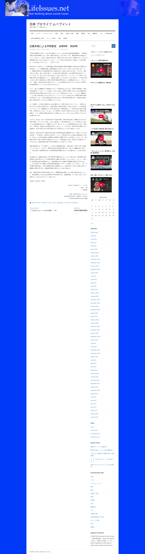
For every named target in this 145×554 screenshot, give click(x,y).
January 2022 (94, 377)
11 (96, 209)
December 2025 (95, 259)
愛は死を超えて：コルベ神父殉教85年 (102, 450)
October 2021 (95, 387)
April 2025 (94, 286)
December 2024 (95, 299)
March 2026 (94, 249)
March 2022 (94, 370)
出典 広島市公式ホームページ (78, 194)
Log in (92, 427)
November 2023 (95, 330)
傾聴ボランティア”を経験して (99, 447)
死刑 (61, 33)
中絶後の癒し (109, 33)
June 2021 (94, 400)
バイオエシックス (48, 33)
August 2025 (94, 273)
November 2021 (95, 383)
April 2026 (94, 246)
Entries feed (94, 430)
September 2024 (95, 309)
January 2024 (94, 323)
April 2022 (94, 367)
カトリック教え (51, 38)
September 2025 (95, 269)
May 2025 (93, 283)
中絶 (32, 33)
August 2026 (94, 232)
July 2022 (93, 360)
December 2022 (95, 350)
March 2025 (94, 289)
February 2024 (95, 320)
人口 (101, 33)
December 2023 (95, 326)
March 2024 (94, 316)
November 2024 (95, 303)
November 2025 (95, 262)
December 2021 (95, 380)
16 (113, 209)
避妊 (56, 33)
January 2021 (94, 417)
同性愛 (83, 33)
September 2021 (95, 390)
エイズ (38, 33)
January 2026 (94, 256)
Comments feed (95, 433)
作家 (59, 38)
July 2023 (93, 343)
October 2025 (95, 266)
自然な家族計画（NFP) (37, 38)
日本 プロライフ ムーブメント (50, 24)
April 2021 (94, 407)
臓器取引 (95, 33)
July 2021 (93, 397)
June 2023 (94, 346)
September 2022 (95, 353)
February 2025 (95, 293)
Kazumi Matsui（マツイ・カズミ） (51, 49)
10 (92, 209)
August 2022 (94, 356)
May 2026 (93, 242)
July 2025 (93, 276)
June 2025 (94, 279)
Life (55, 202)
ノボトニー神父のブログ (98, 55)
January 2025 (94, 296)
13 (103, 209)
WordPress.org (95, 437)
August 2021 (94, 393)
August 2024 (94, 313)
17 (92, 212)
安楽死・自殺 (69, 33)
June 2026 (94, 239)
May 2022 (93, 363)
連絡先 (65, 38)
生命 (88, 33)
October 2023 (95, 333)
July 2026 (93, 236)
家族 (77, 33)
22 (110, 212)
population (60, 202)
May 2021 (93, 403)
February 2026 (95, 252)
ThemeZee (47, 551)
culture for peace (47, 202)
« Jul (92, 223)
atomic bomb (36, 202)
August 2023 (94, 340)
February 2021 (95, 414)
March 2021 (94, 410)
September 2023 (95, 336)
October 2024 (95, 306)
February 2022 (95, 373)
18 (96, 212)
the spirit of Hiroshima (71, 202)
